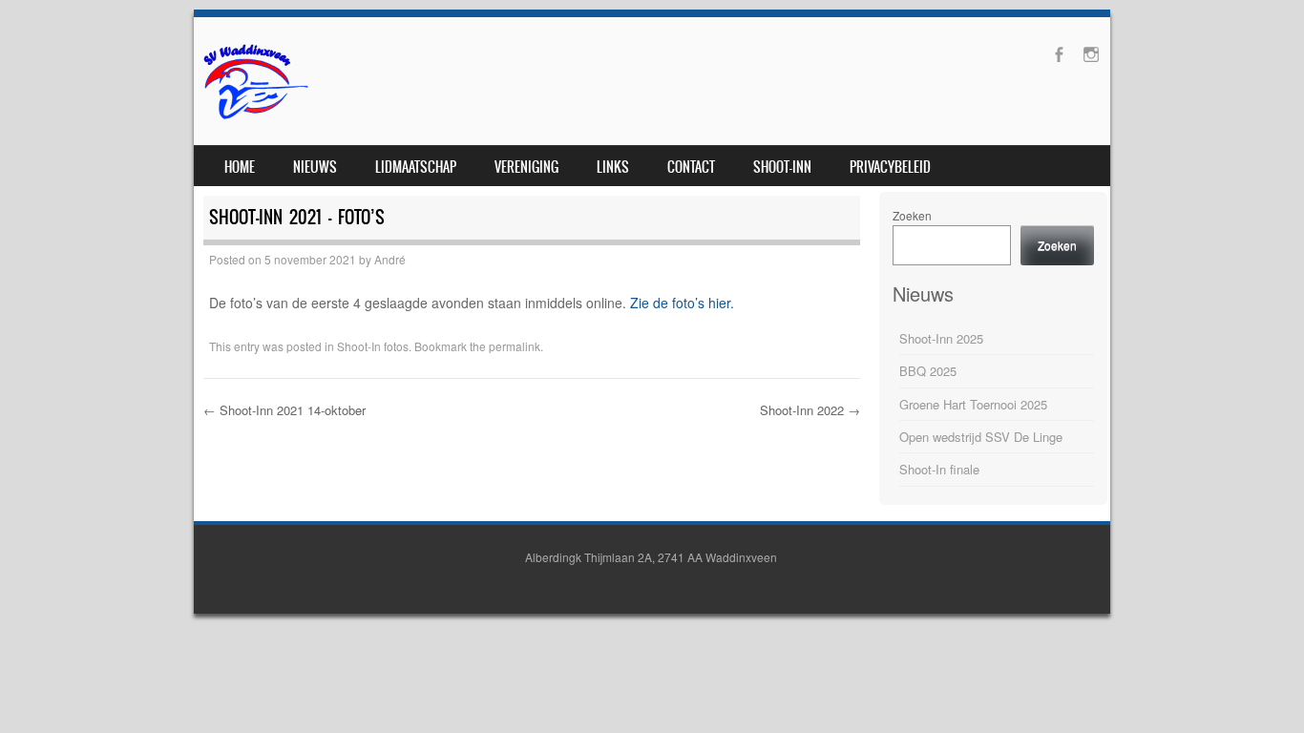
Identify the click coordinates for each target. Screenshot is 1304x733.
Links (613, 167)
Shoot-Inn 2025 (941, 338)
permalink (514, 346)
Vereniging (526, 167)
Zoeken (912, 215)
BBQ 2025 (928, 371)
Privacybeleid (890, 167)
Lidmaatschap (415, 167)
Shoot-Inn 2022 (810, 410)
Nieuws (315, 167)
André (390, 259)
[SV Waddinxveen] (257, 116)
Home (239, 167)
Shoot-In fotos (373, 346)
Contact (691, 167)
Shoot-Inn (782, 167)
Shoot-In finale (939, 469)
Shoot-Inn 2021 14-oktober (284, 410)
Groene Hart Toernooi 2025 (973, 404)
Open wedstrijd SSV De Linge (980, 437)
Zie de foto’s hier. (682, 302)
